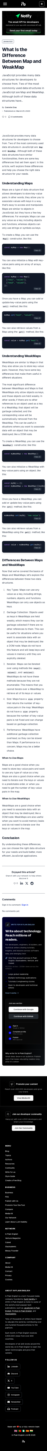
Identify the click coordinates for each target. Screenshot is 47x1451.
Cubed (8, 1242)
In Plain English (11, 1234)
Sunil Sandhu (29, 1299)
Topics (8, 1155)
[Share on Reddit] (32, 883)
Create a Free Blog (13, 1180)
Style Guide (10, 1176)
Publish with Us (11, 1201)
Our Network (10, 1218)
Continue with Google (24, 1009)
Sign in (25, 905)
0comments (17, 117)
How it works (10, 993)
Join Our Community (23, 1128)
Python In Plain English (22, 1311)
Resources (9, 1164)
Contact (8, 1271)
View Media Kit (23, 1098)
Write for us (10, 1172)
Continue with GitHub (23, 1016)
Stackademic (10, 1247)
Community (10, 1168)
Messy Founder (11, 1251)
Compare (9, 1209)
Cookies (8, 1280)
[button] (23, 4)
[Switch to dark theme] (41, 4)
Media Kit (9, 1213)
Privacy (8, 1275)
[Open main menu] (5, 4)
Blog (7, 1151)
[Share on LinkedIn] (21, 883)
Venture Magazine (12, 1238)
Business (9, 1193)
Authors (8, 1160)
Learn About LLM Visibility (16, 1222)
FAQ (7, 1197)
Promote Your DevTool (15, 1205)
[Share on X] (26, 883)
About (7, 1263)
